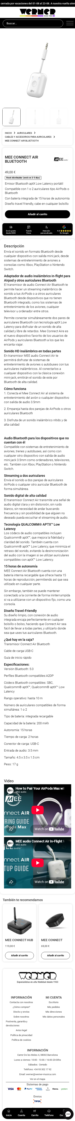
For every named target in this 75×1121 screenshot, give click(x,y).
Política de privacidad (21, 1035)
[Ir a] (61, 159)
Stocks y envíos (21, 1011)
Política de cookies (21, 1040)
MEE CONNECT (51, 940)
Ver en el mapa (37, 1079)
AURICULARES (24, 133)
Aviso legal (21, 1030)
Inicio (8, 133)
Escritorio (53, 1002)
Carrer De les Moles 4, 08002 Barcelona (37, 1055)
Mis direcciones (54, 1011)
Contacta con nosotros (21, 1002)
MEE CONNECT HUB (19, 940)
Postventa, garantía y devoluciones (16, 1023)
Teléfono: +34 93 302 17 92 (37, 1069)
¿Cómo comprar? (21, 1007)
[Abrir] (69, 23)
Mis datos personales (54, 1016)
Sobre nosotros (21, 1016)
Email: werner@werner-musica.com (37, 1074)
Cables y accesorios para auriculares (28, 136)
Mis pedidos (53, 1007)
